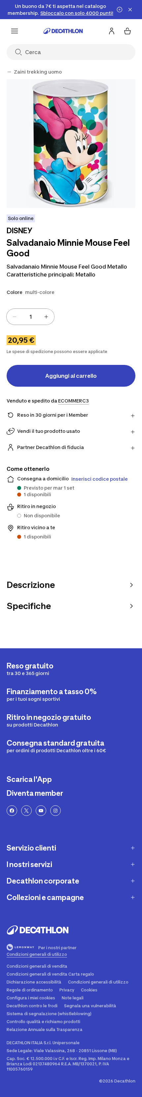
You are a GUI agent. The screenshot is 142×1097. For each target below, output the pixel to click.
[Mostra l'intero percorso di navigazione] (9, 72)
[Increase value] (46, 317)
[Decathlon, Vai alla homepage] (63, 31)
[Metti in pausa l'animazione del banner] (119, 9)
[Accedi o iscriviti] (112, 31)
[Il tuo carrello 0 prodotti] (127, 31)
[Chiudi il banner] (130, 9)
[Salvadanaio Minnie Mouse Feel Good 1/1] (71, 143)
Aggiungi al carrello (71, 375)
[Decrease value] (14, 317)
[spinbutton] (30, 316)
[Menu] (14, 31)
